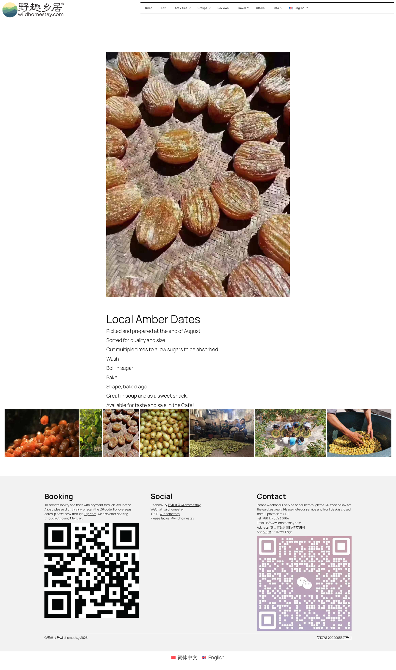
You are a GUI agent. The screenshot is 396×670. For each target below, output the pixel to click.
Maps (267, 532)
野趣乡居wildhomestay (184, 505)
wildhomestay (170, 514)
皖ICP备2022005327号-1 (334, 637)
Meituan (76, 518)
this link (77, 509)
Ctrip (59, 518)
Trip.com (90, 514)
